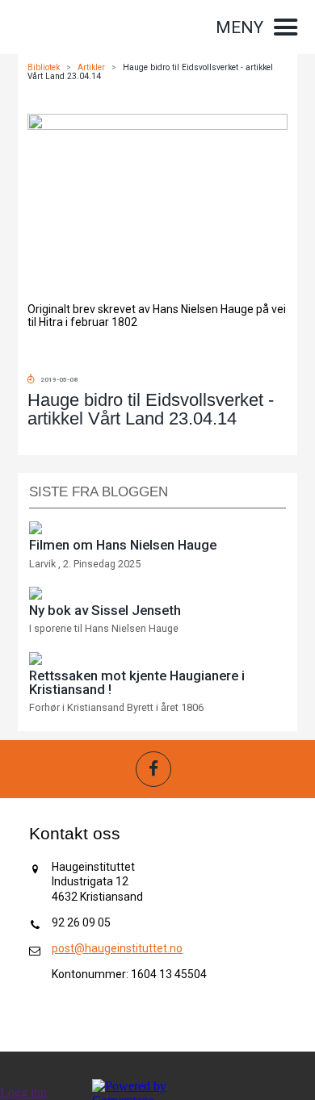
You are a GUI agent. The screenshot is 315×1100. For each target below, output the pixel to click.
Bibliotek (43, 67)
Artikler (91, 67)
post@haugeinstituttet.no (117, 948)
